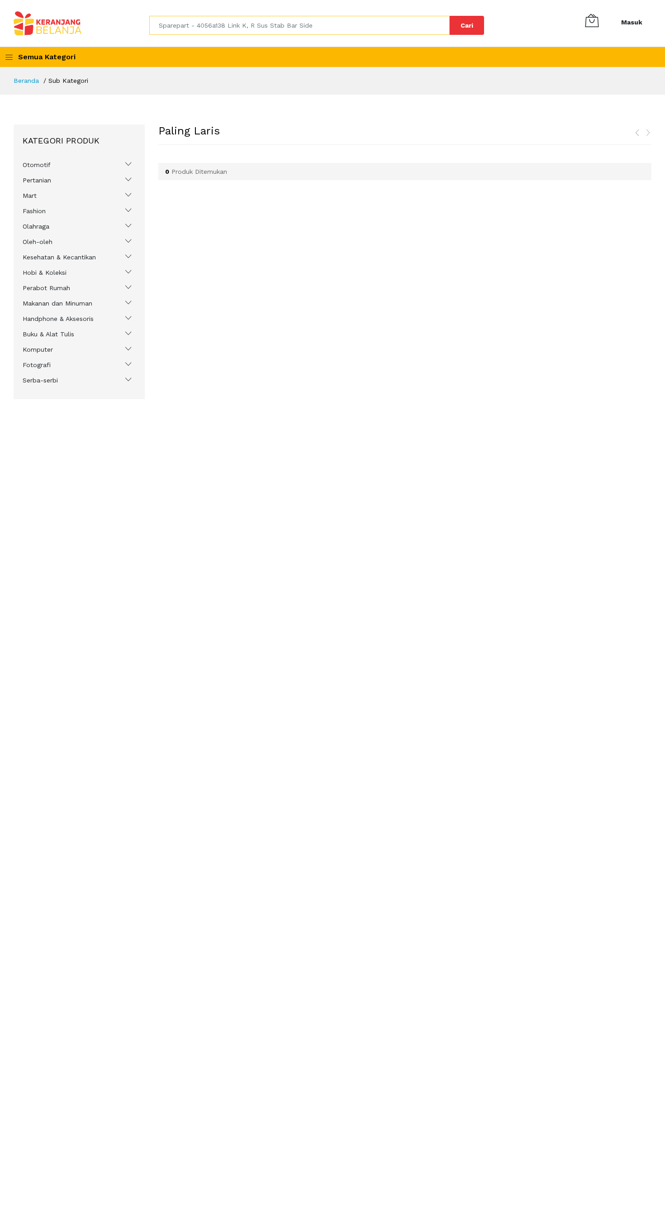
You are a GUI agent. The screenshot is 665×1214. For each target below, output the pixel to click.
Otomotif (37, 164)
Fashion (34, 211)
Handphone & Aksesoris (58, 318)
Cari (467, 25)
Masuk (631, 22)
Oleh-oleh (37, 241)
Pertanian (37, 180)
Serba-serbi (40, 380)
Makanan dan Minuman (57, 303)
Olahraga (36, 226)
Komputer (38, 349)
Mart (30, 195)
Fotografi (37, 364)
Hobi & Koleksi (44, 272)
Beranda (26, 80)
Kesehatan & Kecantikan (59, 257)
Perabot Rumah (46, 288)
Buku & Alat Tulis (48, 334)
